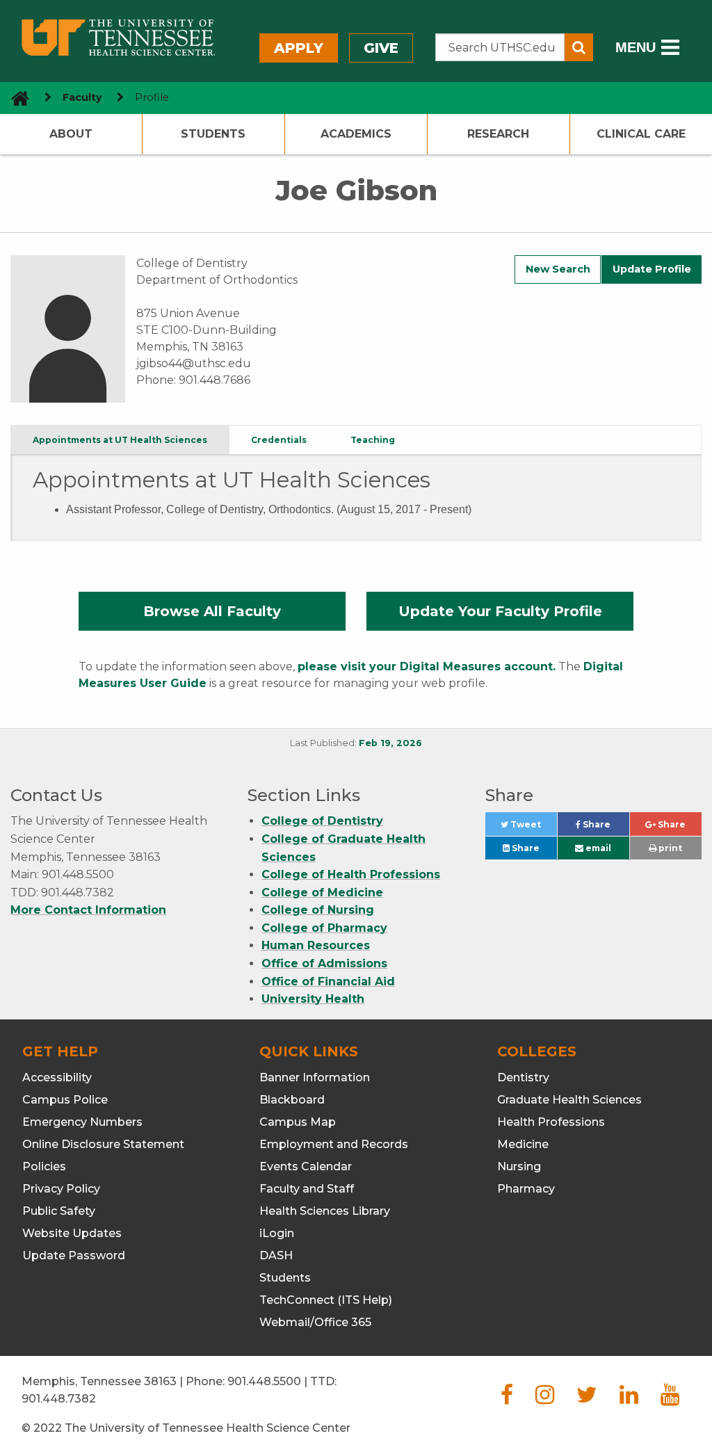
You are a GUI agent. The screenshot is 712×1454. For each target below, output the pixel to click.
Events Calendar (305, 1166)
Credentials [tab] (279, 440)
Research (498, 133)
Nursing (519, 1166)
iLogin (276, 1233)
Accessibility (57, 1077)
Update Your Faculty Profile (500, 611)
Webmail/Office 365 (315, 1322)
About (70, 133)
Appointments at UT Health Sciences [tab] (120, 440)
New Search (558, 269)
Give (381, 48)
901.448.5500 (264, 1381)
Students (213, 133)
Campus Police (65, 1099)
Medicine (523, 1144)
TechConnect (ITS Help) (325, 1300)
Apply (298, 48)
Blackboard (292, 1099)
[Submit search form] (579, 47)
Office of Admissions (324, 963)
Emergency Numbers (82, 1122)
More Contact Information (88, 909)
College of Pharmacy (324, 928)
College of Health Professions (350, 874)
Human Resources (315, 945)
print (669, 848)
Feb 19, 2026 (390, 743)
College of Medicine (322, 892)
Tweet (532, 827)
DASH (276, 1255)
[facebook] (507, 1398)
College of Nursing (317, 909)
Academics (356, 133)
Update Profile (652, 269)
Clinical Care (641, 133)
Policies (44, 1166)
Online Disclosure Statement (103, 1144)
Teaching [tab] (372, 440)
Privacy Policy (61, 1188)
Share (605, 827)
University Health (312, 998)
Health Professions (551, 1122)
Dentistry (523, 1077)
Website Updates (72, 1233)
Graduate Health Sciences (569, 1099)
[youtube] (669, 1398)
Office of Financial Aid (328, 981)
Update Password (73, 1255)
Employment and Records (333, 1144)
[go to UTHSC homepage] (15, 97)
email (597, 848)
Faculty (82, 97)
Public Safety (58, 1211)
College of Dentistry (322, 820)
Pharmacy (526, 1188)
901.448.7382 (59, 1398)
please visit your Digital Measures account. (427, 666)
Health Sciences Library (324, 1211)
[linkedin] (628, 1398)
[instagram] (544, 1398)
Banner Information (314, 1077)
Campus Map (297, 1122)
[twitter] (586, 1398)
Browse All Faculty (212, 611)
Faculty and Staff (306, 1188)
